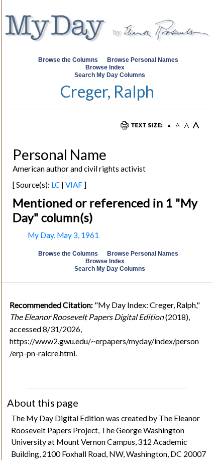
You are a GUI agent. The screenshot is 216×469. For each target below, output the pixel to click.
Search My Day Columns (109, 75)
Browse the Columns (68, 59)
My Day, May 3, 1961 (63, 235)
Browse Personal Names (143, 59)
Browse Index (105, 67)
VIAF (73, 184)
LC (55, 184)
